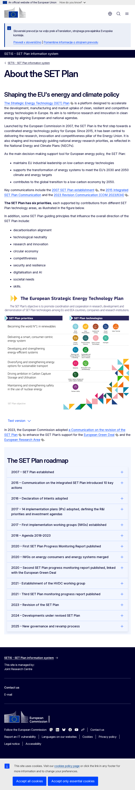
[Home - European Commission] (15, 12)
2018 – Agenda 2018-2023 (31, 535)
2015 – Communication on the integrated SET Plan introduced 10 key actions (62, 485)
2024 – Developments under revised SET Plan (45, 615)
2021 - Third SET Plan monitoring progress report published (55, 594)
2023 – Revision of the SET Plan (35, 605)
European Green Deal (99, 435)
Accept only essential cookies (73, 781)
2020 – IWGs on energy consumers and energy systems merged (59, 557)
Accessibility (33, 744)
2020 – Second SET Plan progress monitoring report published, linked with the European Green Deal (63, 570)
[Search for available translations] (72, 103)
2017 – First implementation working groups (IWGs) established (58, 525)
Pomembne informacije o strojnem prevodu (71, 42)
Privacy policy (108, 736)
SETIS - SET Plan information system (29, 62)
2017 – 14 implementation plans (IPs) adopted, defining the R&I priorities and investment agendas (57, 511)
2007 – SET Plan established (32, 472)
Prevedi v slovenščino (27, 42)
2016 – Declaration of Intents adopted (39, 498)
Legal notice (12, 744)
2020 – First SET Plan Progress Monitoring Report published (56, 546)
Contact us (97, 729)
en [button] (110, 14)
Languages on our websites (59, 736)
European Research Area (22, 440)
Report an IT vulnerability (20, 736)
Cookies (87, 736)
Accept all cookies (29, 781)
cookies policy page (67, 766)
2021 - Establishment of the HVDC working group (48, 583)
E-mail (8, 694)
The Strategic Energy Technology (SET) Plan (36, 103)
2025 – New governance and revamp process (45, 626)
